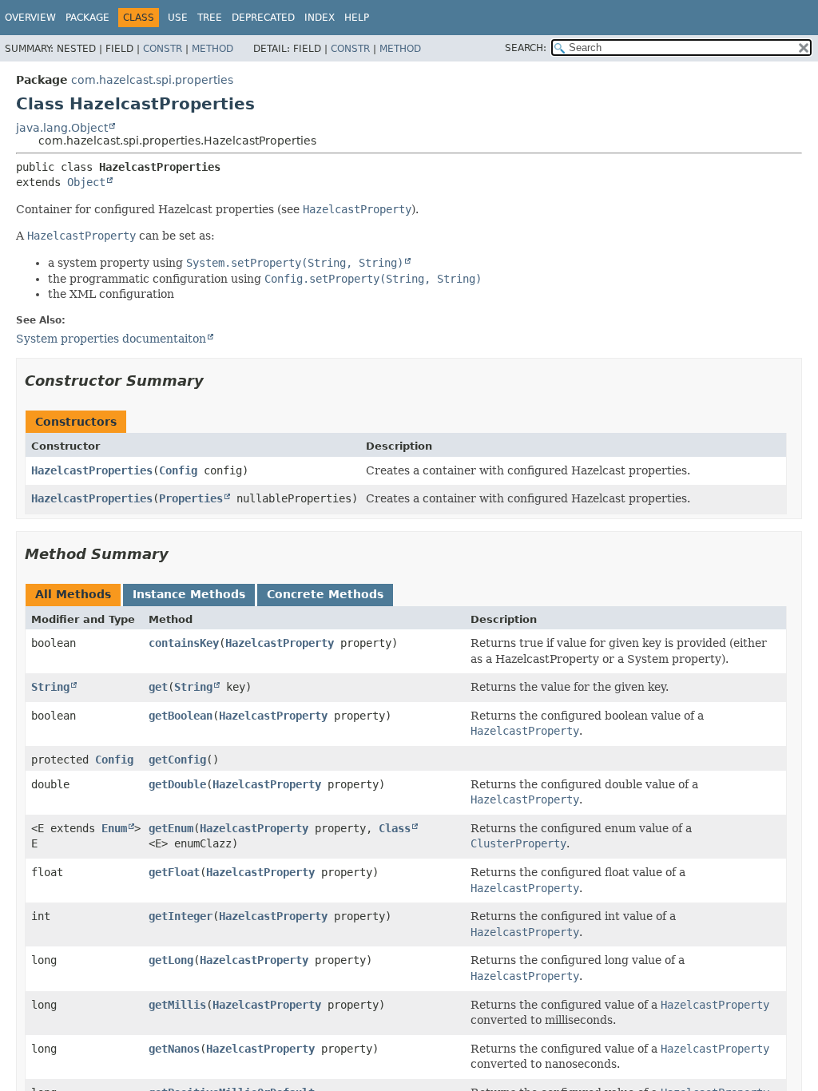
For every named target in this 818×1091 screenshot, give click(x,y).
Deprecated (263, 17)
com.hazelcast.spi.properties (152, 79)
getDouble (177, 784)
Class (395, 828)
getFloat (174, 872)
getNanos (174, 1048)
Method (212, 48)
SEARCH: (525, 48)
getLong (171, 960)
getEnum (171, 828)
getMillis (177, 1004)
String (50, 686)
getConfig (177, 759)
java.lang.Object (62, 127)
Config (178, 470)
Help (356, 17)
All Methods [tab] (73, 594)
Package (87, 17)
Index (319, 17)
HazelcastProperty (279, 643)
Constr (162, 48)
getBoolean (180, 715)
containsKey (184, 643)
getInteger (180, 916)
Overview (30, 17)
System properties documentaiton (111, 338)
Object (86, 182)
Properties (191, 498)
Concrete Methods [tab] (325, 594)
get (158, 686)
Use (178, 17)
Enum (114, 828)
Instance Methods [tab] (189, 594)
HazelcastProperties (92, 470)
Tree (209, 17)
